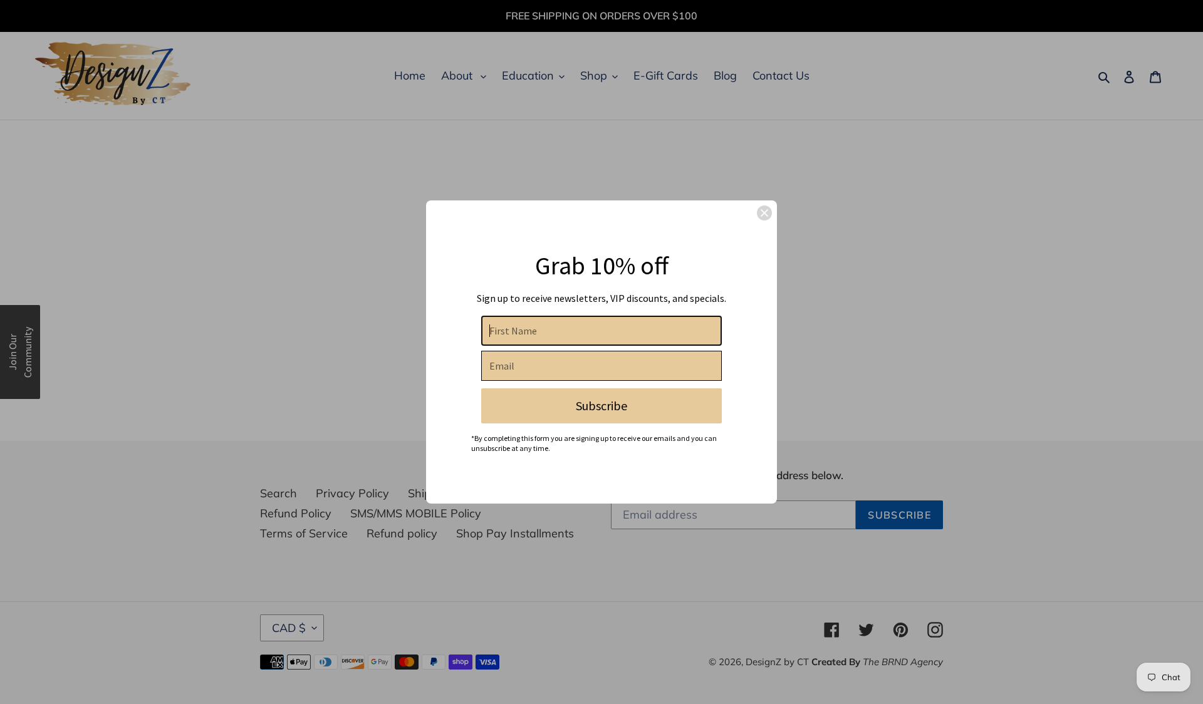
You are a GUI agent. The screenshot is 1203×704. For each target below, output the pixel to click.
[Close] (764, 212)
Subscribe (601, 405)
